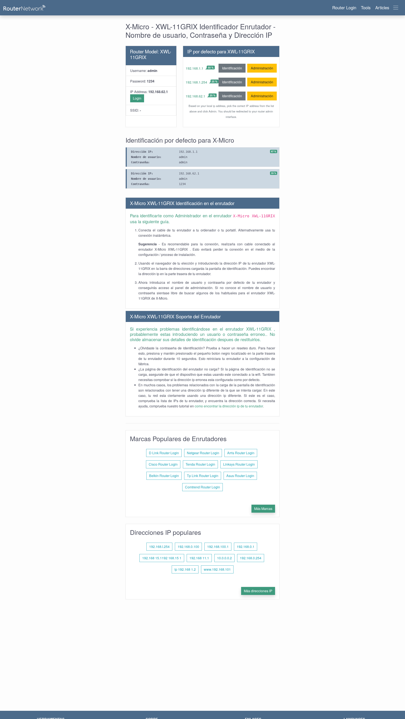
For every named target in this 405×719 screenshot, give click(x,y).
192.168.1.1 (194, 68)
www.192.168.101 (217, 569)
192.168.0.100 (188, 546)
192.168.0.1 (245, 546)
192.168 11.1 (199, 557)
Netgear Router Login (203, 452)
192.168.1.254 (196, 82)
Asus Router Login (240, 475)
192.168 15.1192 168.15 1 (161, 557)
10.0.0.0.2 (224, 557)
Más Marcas (263, 508)
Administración (262, 68)
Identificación (232, 68)
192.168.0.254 (250, 557)
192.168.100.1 (218, 546)
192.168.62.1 (195, 96)
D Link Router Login (164, 452)
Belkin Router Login (164, 475)
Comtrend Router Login (202, 487)
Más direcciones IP (258, 590)
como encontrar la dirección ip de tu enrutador (229, 406)
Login (137, 98)
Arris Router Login (240, 452)
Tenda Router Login (200, 464)
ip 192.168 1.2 (185, 569)
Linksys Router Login (239, 464)
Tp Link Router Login (202, 475)
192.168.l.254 (159, 546)
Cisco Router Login (163, 464)
